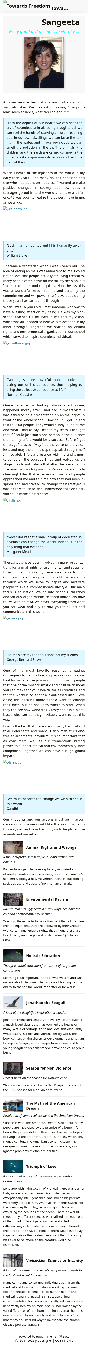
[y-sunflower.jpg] (34, 356)
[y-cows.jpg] (34, 631)
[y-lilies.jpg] (34, 775)
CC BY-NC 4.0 (64, 1341)
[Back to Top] (81, 1339)
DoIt (65, 1336)
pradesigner (43, 1341)
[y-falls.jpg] (34, 513)
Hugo (39, 1336)
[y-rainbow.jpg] (34, 221)
